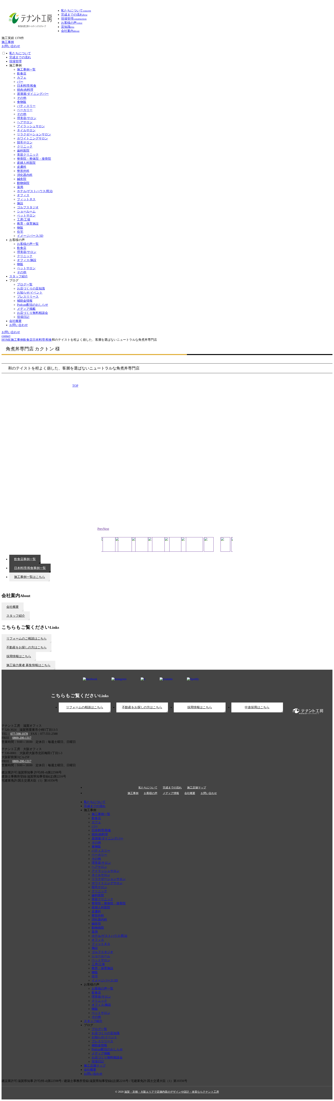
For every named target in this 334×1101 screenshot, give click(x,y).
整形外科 (23, 170)
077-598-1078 (19, 733)
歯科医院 (23, 150)
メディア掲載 (26, 308)
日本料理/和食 (26, 85)
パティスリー (26, 106)
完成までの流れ (20, 57)
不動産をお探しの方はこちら (142, 707)
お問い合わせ (18, 325)
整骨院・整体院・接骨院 (34, 158)
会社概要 (15, 321)
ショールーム (26, 211)
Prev (100, 528)
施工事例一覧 (26, 69)
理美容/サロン (26, 118)
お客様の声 (150, 793)
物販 (20, 227)
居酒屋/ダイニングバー (33, 93)
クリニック (24, 146)
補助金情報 (24, 300)
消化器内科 (24, 175)
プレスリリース (28, 296)
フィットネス (26, 199)
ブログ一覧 (24, 284)
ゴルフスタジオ (28, 207)
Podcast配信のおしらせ (32, 304)
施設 (20, 203)
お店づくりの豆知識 (31, 288)
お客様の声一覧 (28, 244)
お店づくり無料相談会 (32, 312)
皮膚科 (21, 166)
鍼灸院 (21, 179)
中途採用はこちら (257, 707)
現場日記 (23, 317)
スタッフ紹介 (18, 276)
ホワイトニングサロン (32, 138)
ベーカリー (24, 110)
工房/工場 (23, 219)
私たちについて (20, 53)
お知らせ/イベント (30, 292)
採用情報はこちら (199, 707)
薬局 (20, 187)
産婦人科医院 (26, 162)
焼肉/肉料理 (25, 89)
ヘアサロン (24, 122)
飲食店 (21, 73)
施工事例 (133, 793)
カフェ (21, 77)
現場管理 (15, 61)
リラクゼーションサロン (34, 134)
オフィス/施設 (26, 260)
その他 (21, 97)
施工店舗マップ (196, 787)
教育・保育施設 (28, 223)
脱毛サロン (24, 142)
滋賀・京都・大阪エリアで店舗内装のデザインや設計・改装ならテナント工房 (171, 1091)
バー (20, 81)
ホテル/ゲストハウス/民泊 (35, 191)
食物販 (21, 102)
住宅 (20, 231)
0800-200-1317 (21, 737)
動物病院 (23, 183)
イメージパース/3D (30, 235)
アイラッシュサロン (31, 126)
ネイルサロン (26, 130)
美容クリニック (28, 154)
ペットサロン (26, 215)
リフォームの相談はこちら (84, 707)
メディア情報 (171, 793)
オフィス (23, 195)
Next (106, 528)
